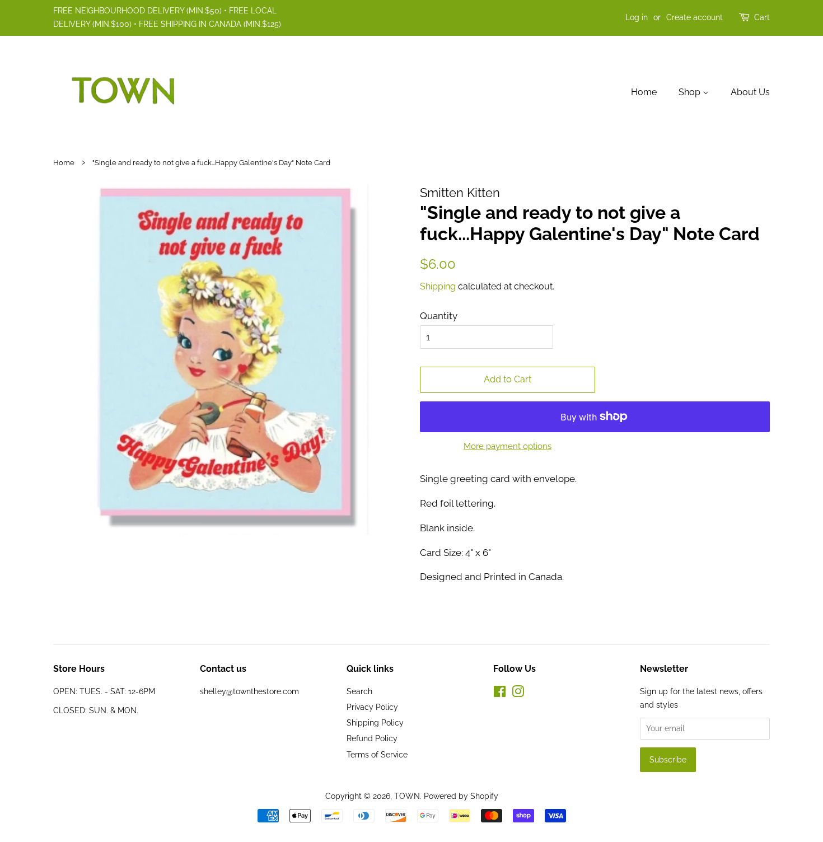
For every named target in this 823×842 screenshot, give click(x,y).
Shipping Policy (375, 722)
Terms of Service (377, 754)
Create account (694, 17)
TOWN (407, 796)
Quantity (438, 315)
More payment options (507, 446)
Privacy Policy (372, 707)
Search (359, 691)
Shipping (438, 286)
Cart (762, 17)
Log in (636, 17)
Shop (691, 92)
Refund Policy (372, 738)
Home (644, 92)
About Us (750, 92)
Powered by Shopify (461, 796)
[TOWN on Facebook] (499, 693)
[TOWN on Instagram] (518, 693)
